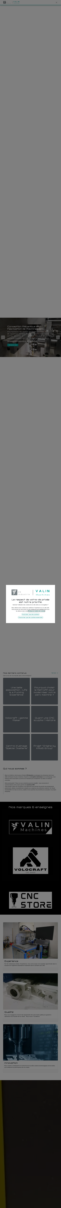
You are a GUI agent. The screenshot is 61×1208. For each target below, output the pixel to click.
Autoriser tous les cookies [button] (30, 614)
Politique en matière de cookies (36, 611)
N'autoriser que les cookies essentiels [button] (30, 617)
